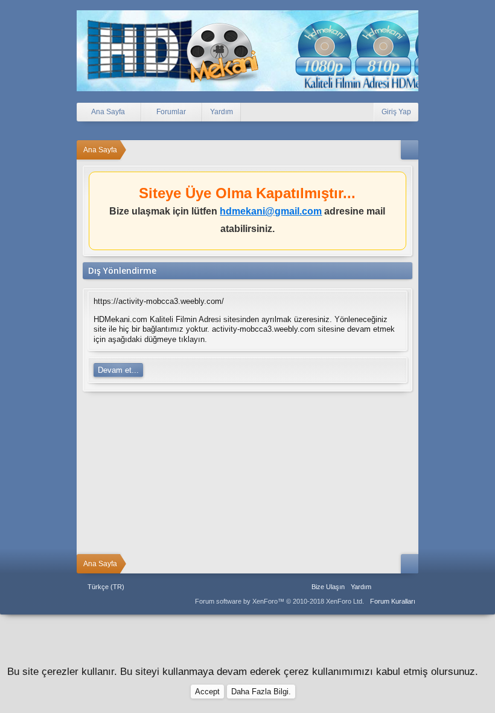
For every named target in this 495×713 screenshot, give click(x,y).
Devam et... (118, 370)
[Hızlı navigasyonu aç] (409, 150)
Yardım (221, 112)
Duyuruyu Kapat (398, 183)
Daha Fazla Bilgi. (261, 691)
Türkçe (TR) (106, 586)
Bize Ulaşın (328, 586)
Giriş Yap (396, 112)
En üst (396, 586)
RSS (411, 586)
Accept (207, 691)
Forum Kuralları (392, 601)
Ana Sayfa (381, 586)
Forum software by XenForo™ (279, 601)
